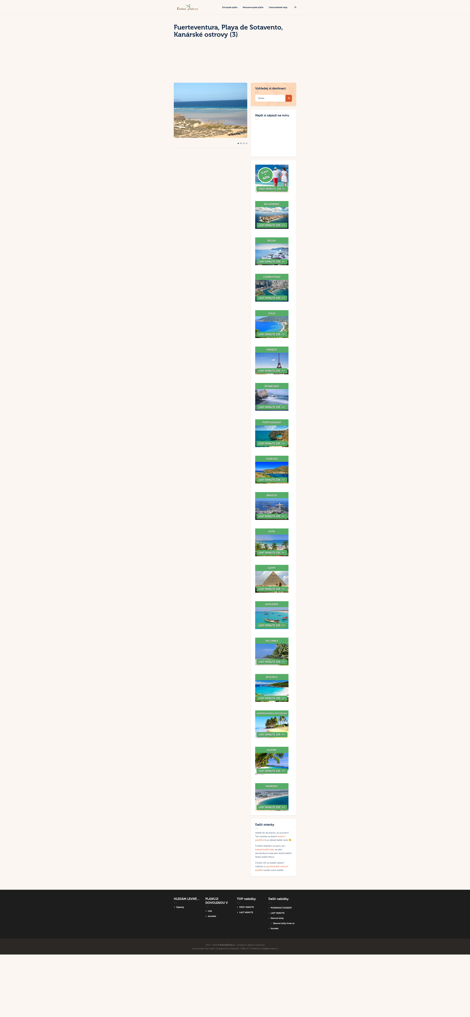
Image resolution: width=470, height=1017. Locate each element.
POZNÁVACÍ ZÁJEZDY (281, 908)
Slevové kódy (277, 918)
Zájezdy (180, 907)
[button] (246, 143)
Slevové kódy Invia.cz (283, 923)
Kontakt (274, 928)
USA (210, 911)
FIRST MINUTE (246, 907)
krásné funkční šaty (264, 849)
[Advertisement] (235, 64)
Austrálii (212, 916)
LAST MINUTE (246, 912)
